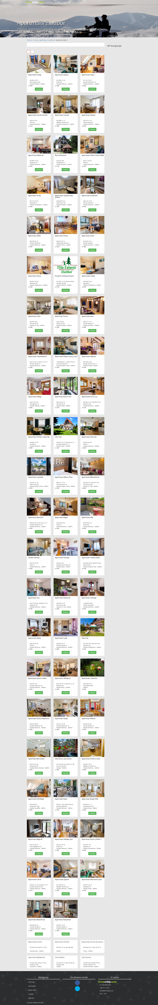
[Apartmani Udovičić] (92, 668)
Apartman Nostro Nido (37, 678)
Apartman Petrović (89, 437)
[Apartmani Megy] (39, 386)
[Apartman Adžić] (39, 225)
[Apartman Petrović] (92, 426)
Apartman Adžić (34, 236)
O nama (58, 2)
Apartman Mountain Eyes (92, 879)
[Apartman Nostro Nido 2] (92, 828)
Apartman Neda (34, 638)
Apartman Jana (87, 316)
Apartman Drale (34, 195)
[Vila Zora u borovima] (66, 748)
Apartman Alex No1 (36, 517)
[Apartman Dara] (66, 788)
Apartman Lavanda (35, 477)
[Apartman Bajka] (66, 507)
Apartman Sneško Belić (91, 557)
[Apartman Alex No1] (39, 507)
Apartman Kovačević (63, 920)
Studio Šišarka (34, 557)
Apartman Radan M (35, 155)
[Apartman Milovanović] (92, 466)
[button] (129, 2)
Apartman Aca (33, 598)
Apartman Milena (88, 718)
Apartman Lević (34, 316)
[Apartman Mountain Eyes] (92, 869)
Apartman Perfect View (91, 759)
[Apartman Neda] (39, 627)
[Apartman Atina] (39, 265)
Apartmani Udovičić (89, 678)
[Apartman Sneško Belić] (92, 547)
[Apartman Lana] (66, 627)
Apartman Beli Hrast (36, 759)
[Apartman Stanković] (92, 185)
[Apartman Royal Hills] (92, 788)
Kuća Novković (60, 155)
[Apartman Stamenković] (39, 346)
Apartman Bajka (61, 517)
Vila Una (85, 638)
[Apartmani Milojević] (66, 668)
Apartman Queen (61, 75)
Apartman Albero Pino (64, 477)
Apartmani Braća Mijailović (38, 718)
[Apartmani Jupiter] (66, 869)
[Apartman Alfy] (92, 507)
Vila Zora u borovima (63, 759)
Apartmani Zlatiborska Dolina (64, 196)
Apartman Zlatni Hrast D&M (93, 155)
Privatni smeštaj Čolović (64, 276)
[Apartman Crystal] (66, 104)
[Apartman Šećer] (92, 225)
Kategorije (67, 2)
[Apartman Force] (66, 305)
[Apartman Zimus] (66, 225)
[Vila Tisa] (66, 426)
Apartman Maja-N (35, 839)
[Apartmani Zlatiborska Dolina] (66, 185)
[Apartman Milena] (92, 708)
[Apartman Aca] (39, 587)
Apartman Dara (61, 799)
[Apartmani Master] (92, 346)
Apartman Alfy (87, 517)
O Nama (30, 994)
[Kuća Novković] (66, 144)
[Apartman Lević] (39, 305)
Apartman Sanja (61, 718)
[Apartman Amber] (92, 104)
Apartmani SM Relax (36, 799)
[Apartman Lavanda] (39, 466)
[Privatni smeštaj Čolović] (66, 265)
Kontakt (31, 998)
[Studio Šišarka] (39, 547)
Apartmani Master (89, 356)
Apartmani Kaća (88, 75)
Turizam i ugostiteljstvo (40, 40)
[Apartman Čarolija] (66, 547)
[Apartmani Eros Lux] (92, 386)
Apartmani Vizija (34, 75)
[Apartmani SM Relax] (39, 788)
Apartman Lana (61, 638)
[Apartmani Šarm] (39, 869)
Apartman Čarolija (62, 557)
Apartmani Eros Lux (89, 396)
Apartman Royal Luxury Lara (66, 356)
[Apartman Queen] (66, 64)
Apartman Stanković (90, 195)
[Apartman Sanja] (66, 708)
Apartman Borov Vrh (63, 396)
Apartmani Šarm (34, 879)
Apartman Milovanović (90, 477)
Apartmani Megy (34, 396)
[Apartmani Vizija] (39, 64)
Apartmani (52, 40)
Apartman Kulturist (62, 598)
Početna (50, 2)
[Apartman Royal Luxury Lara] (66, 346)
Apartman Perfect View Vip (39, 437)
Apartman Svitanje (89, 598)
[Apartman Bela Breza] (39, 909)
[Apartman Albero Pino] (66, 466)
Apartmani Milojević (63, 678)
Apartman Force (61, 316)
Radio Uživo (32, 990)
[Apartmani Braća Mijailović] (39, 708)
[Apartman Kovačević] (66, 909)
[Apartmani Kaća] (92, 64)
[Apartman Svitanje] (92, 587)
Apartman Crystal (62, 115)
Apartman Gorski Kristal (37, 115)
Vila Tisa (58, 437)
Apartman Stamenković (37, 356)
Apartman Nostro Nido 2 (91, 839)
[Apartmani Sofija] (92, 265)
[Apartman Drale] (39, 185)
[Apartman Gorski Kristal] (39, 104)
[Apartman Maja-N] (39, 828)
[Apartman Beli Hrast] (39, 748)
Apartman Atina (34, 276)
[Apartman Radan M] (39, 144)
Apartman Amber (88, 115)
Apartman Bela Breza (36, 920)
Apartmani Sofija (88, 276)
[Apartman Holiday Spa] (66, 828)
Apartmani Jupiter (62, 879)
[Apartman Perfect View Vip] (39, 426)
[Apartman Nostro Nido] (39, 668)
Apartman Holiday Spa (64, 839)
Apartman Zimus (61, 236)
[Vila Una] (92, 627)
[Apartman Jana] (92, 305)
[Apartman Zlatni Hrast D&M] (92, 144)
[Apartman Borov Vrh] (66, 386)
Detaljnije (39, 89)
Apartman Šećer (88, 236)
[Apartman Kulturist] (66, 587)
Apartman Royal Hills (90, 799)
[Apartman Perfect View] (92, 748)
